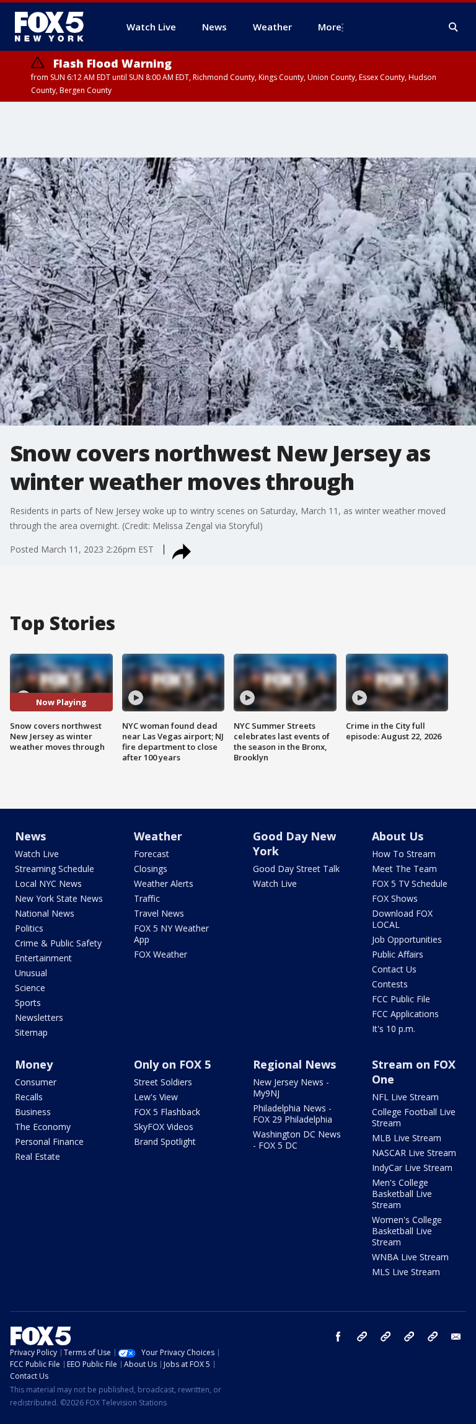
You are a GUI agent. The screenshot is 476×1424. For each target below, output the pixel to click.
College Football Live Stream (414, 1117)
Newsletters (39, 1017)
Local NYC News (48, 883)
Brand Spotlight (165, 1141)
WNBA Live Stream (410, 1257)
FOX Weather (160, 954)
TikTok (385, 1336)
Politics (29, 928)
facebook (338, 1336)
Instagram (362, 1336)
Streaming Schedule (54, 868)
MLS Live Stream (406, 1272)
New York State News (59, 898)
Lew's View (156, 1097)
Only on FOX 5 (172, 1064)
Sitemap (31, 1032)
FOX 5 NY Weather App (171, 933)
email (456, 1336)
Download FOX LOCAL (402, 918)
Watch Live (37, 854)
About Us (397, 836)
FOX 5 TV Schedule (409, 883)
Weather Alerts (163, 883)
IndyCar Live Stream (412, 1167)
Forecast (151, 854)
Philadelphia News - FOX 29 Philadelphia (292, 1113)
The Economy (43, 1127)
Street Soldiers (163, 1082)
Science (30, 988)
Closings (150, 868)
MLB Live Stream (406, 1138)
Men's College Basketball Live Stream (402, 1194)
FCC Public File (401, 999)
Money (34, 1064)
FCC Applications (405, 1014)
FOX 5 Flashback (167, 1112)
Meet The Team (404, 868)
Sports (28, 1002)
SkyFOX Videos (163, 1127)
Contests (390, 984)
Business (33, 1112)
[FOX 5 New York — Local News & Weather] (56, 27)
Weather (158, 836)
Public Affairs (397, 954)
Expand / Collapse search (453, 27)
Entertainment (43, 958)
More (330, 26)
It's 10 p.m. (393, 1029)
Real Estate (37, 1156)
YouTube (409, 1336)
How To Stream (404, 854)
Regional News (294, 1064)
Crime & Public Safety (58, 943)
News (30, 836)
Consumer (35, 1082)
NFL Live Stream (405, 1097)
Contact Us (394, 969)
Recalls (29, 1097)
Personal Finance (49, 1141)
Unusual (31, 973)
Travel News (159, 913)
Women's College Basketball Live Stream (407, 1231)
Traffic (147, 898)
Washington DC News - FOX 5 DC (297, 1139)
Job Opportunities (407, 939)
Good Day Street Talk (296, 868)
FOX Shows (395, 898)
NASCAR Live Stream (414, 1153)
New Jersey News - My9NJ (291, 1087)
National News (44, 913)
